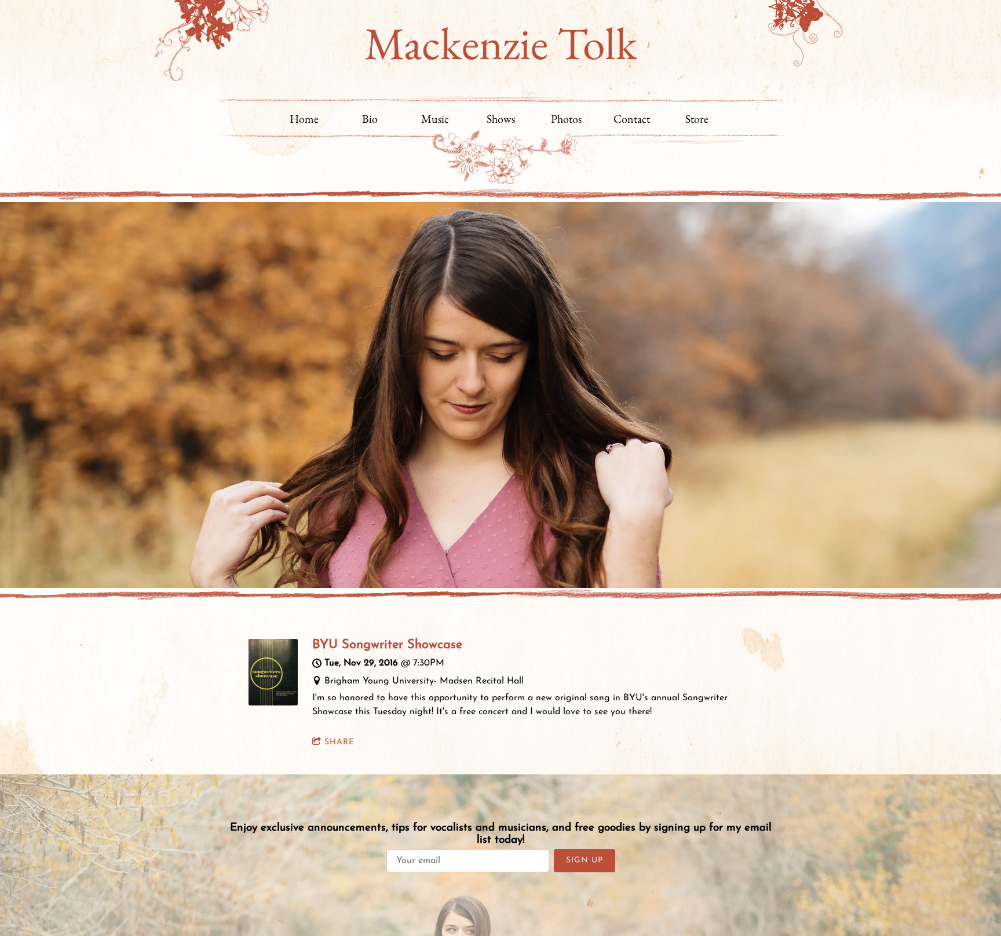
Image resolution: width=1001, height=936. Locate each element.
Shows (501, 118)
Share (339, 742)
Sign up (584, 860)
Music (435, 118)
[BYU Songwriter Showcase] (273, 703)
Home (304, 118)
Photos (566, 118)
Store (696, 118)
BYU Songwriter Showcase (387, 645)
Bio (370, 118)
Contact (631, 118)
